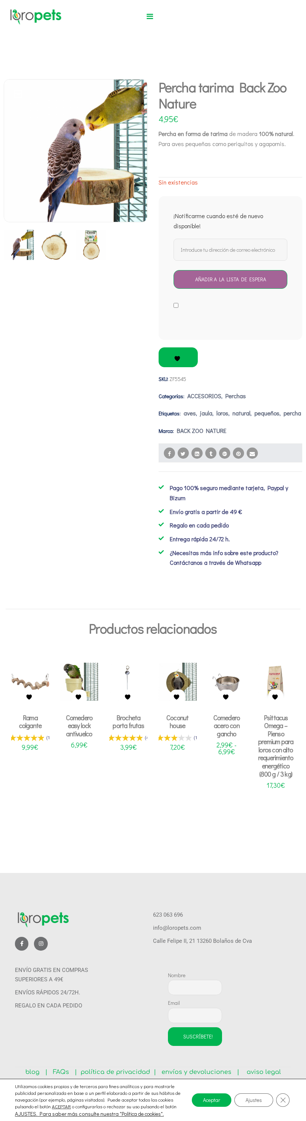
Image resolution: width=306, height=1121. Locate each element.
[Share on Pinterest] (238, 453)
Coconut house (177, 721)
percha (292, 413)
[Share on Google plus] (224, 453)
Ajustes (254, 1099)
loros (222, 413)
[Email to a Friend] (252, 453)
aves (190, 413)
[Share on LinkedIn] (197, 453)
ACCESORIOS (204, 396)
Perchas (235, 396)
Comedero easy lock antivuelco (79, 725)
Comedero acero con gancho (226, 725)
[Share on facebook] (169, 453)
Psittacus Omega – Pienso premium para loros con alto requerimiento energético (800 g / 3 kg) (276, 745)
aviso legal (261, 1072)
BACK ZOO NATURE (202, 430)
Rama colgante (30, 721)
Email (174, 1002)
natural (241, 413)
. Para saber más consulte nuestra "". (100, 1114)
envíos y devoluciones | (198, 1072)
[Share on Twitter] (183, 453)
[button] (150, 16)
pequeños (267, 413)
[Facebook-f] (21, 943)
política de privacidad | (116, 1072)
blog (35, 1072)
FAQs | (65, 1072)
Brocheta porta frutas (128, 721)
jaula (206, 413)
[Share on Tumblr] (210, 453)
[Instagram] (40, 943)
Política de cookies (141, 1113)
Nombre (176, 975)
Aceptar (211, 1099)
